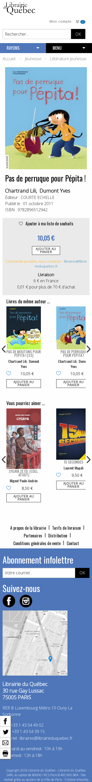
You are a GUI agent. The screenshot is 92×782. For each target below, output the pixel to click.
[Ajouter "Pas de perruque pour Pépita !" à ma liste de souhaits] (59, 374)
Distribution (57, 536)
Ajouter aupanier (46, 250)
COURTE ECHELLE (37, 197)
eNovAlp (82, 779)
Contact (73, 543)
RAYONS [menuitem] (13, 48)
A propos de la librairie (28, 528)
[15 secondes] (73, 434)
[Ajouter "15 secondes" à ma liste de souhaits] (59, 475)
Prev (4, 349)
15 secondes (73, 462)
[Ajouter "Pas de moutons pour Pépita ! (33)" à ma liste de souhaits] (9, 374)
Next (88, 349)
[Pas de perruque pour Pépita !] (73, 327)
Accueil (9, 59)
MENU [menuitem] (57, 48)
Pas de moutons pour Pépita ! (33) (23, 353)
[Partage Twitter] (5, 731)
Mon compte (61, 22)
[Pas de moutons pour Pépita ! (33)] (23, 327)
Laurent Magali (73, 467)
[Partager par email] (5, 742)
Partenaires (33, 536)
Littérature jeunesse (68, 59)
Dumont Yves (55, 190)
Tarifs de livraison (66, 528)
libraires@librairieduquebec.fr (46, 738)
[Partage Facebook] (5, 721)
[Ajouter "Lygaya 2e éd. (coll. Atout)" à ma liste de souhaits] (9, 488)
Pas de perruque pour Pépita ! (74, 353)
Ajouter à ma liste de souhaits (49, 223)
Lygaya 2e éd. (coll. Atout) (24, 472)
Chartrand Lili (20, 190)
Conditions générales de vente (37, 543)
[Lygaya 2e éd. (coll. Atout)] (23, 438)
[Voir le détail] (23, 327)
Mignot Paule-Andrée (24, 480)
